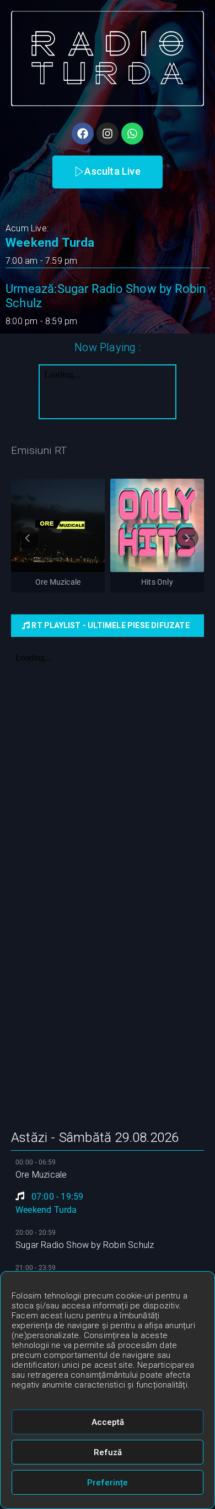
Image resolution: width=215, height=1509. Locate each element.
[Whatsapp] (132, 134)
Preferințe (107, 1483)
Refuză (108, 1452)
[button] (107, 172)
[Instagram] (107, 134)
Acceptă (108, 1422)
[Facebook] (83, 134)
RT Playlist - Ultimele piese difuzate (110, 625)
